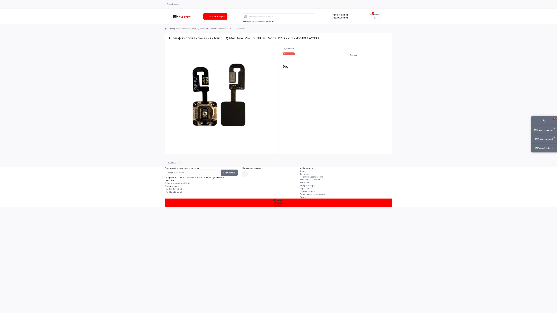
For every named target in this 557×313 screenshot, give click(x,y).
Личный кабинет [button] (173, 4)
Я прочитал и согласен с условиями (195, 177)
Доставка (304, 174)
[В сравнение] (384, 38)
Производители (307, 191)
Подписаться (229, 173)
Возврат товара (307, 185)
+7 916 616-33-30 (339, 18)
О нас (302, 171)
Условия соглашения (310, 180)
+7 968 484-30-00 (339, 15)
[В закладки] (375, 38)
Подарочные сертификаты (312, 194)
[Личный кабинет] (544, 147)
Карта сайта (305, 188)
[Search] (245, 16)
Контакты (304, 182)
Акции (303, 197)
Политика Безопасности (189, 177)
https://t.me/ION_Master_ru (245, 174)
